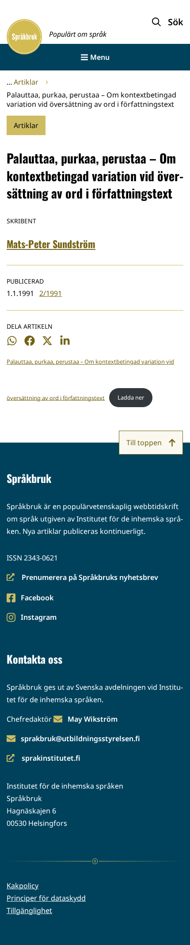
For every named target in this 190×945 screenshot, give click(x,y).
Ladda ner (131, 397)
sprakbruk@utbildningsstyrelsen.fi (80, 738)
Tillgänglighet (29, 910)
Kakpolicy (22, 886)
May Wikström (93, 719)
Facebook (36, 598)
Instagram (38, 617)
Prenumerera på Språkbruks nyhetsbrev (82, 577)
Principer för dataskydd (46, 898)
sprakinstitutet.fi (43, 758)
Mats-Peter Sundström (51, 244)
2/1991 (50, 293)
